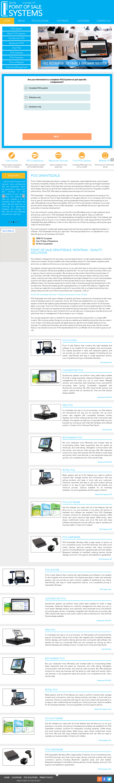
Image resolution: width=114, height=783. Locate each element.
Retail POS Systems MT (103, 494)
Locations (83, 21)
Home (7, 21)
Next (112, 160)
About (21, 21)
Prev (3, 196)
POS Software (16, 52)
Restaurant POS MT (105, 462)
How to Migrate (16, 62)
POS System (16, 28)
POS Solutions (40, 21)
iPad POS (16, 48)
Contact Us (103, 21)
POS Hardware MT (105, 559)
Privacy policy (46, 777)
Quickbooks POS (16, 38)
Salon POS (13, 175)
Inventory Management (16, 67)
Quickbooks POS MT (104, 397)
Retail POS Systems (16, 33)
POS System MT (106, 362)
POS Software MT (105, 529)
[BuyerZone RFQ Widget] (57, 111)
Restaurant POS (16, 43)
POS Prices (63, 21)
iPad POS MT (107, 430)
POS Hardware (16, 57)
